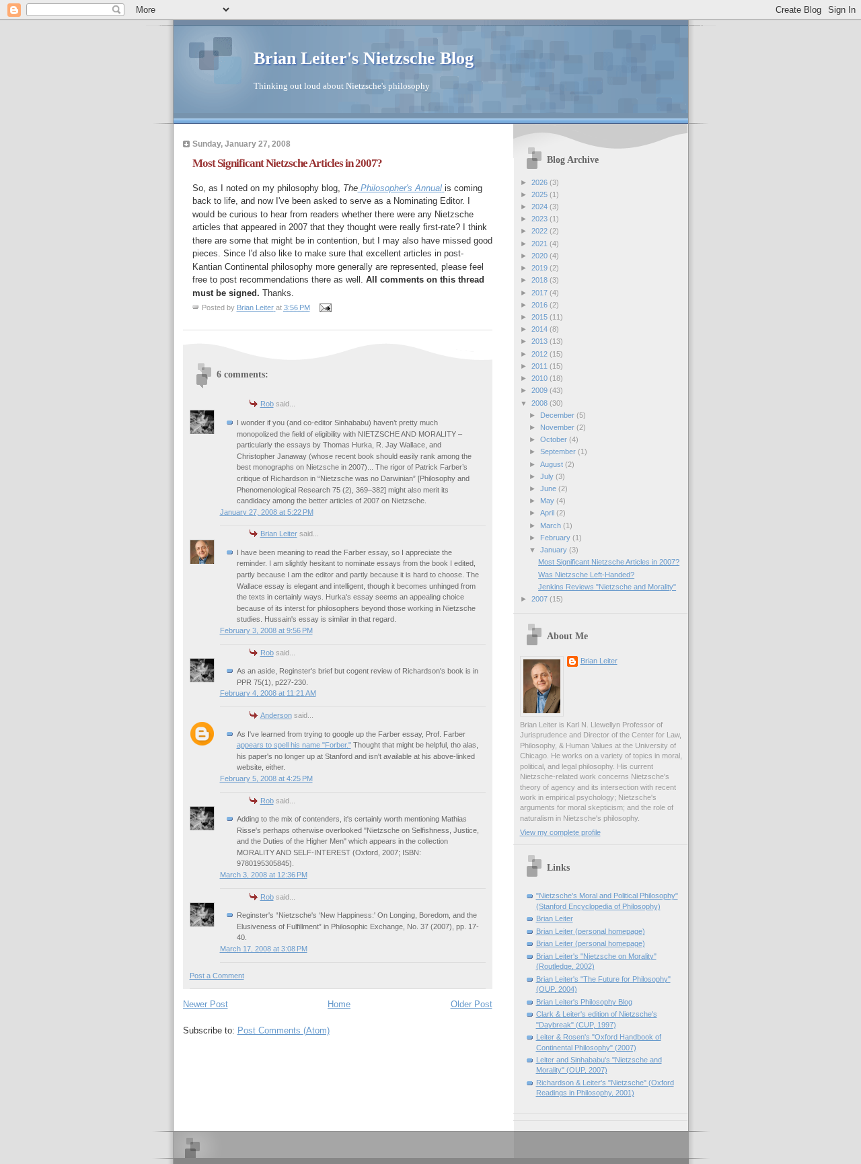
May (548, 501)
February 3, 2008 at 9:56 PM (266, 630)
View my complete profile (560, 832)
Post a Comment (217, 976)
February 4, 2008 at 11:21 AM (268, 693)
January (554, 550)
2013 (540, 341)
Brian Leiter (278, 534)
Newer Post (205, 1004)
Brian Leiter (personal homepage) (590, 931)
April (548, 513)
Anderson (276, 715)
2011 (540, 366)
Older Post (471, 1004)
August (552, 464)
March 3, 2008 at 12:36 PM (263, 875)
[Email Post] (325, 307)
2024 (540, 207)
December (558, 415)
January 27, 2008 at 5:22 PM (266, 512)
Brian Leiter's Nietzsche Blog (364, 58)
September (559, 451)
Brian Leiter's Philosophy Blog (584, 1002)
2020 (540, 256)
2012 (540, 354)
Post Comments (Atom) (283, 1030)
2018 (540, 280)
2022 (540, 231)
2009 (540, 390)
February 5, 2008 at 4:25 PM (266, 778)
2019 (540, 268)
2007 (540, 599)
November (558, 427)
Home (339, 1004)
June (549, 488)
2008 (540, 403)
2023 (540, 219)
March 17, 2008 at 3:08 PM (263, 949)
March (551, 525)
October (554, 439)
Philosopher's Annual (400, 188)
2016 (540, 305)
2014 (540, 329)
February (556, 538)
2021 (540, 244)
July (548, 476)
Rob (267, 404)
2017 (540, 293)
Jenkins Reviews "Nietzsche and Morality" (607, 587)
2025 (540, 194)
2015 (540, 317)
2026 (540, 182)
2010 (540, 378)
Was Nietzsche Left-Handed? (586, 575)
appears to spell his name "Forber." (294, 745)
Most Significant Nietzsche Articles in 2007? (608, 562)
